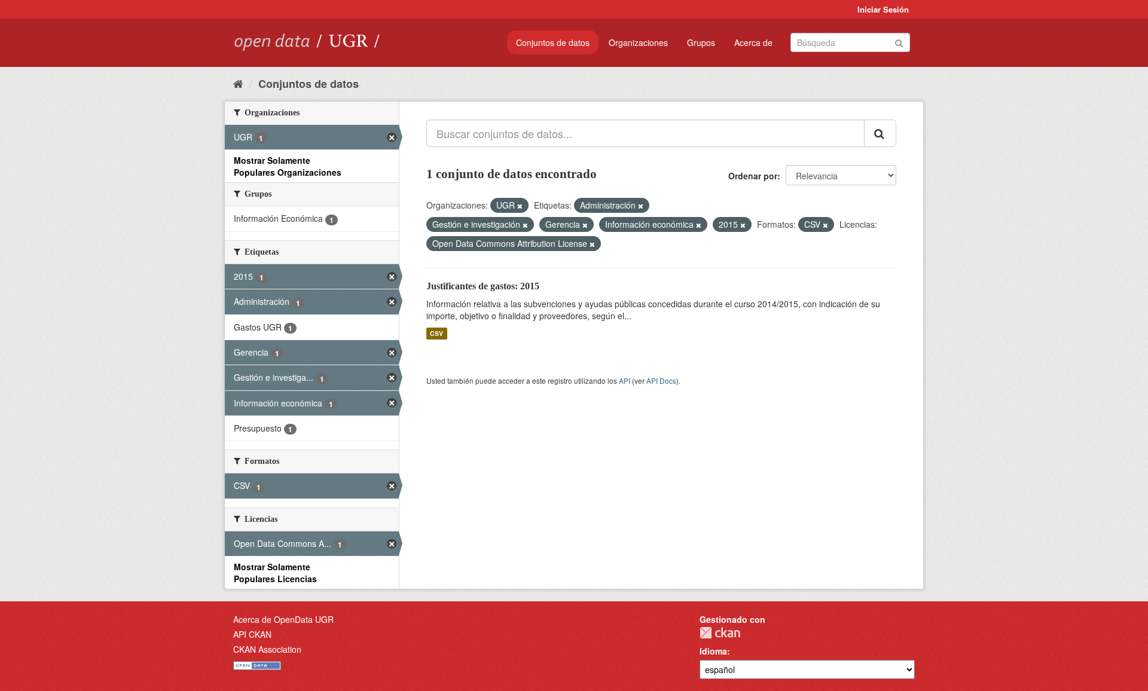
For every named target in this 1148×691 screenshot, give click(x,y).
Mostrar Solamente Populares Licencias (275, 573)
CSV (436, 333)
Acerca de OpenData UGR (283, 619)
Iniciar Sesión (883, 9)
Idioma (713, 651)
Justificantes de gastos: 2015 (482, 286)
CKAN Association (267, 649)
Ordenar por (752, 176)
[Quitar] (520, 205)
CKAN (720, 632)
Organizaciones (638, 42)
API (624, 380)
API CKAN (252, 634)
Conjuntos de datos (553, 42)
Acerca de (753, 42)
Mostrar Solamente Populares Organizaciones (287, 166)
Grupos (701, 42)
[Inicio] (238, 83)
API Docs (661, 380)
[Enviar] (899, 41)
